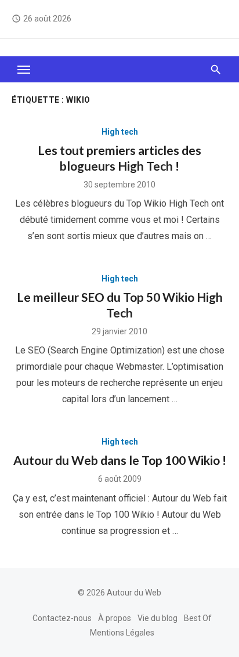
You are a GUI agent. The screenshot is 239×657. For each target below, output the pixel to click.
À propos (114, 618)
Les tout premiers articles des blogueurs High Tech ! (119, 157)
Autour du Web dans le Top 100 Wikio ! (119, 460)
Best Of (198, 618)
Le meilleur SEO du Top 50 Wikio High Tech (120, 304)
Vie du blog (157, 618)
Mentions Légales (122, 632)
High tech (120, 131)
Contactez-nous (62, 618)
